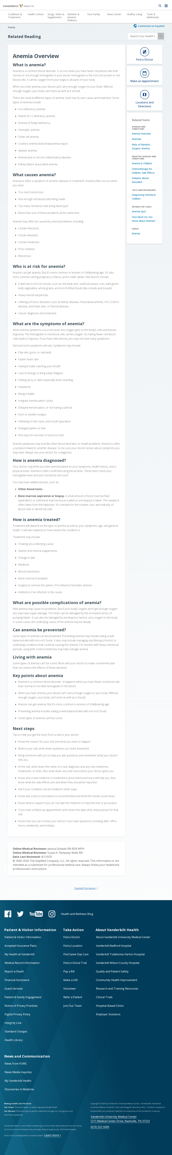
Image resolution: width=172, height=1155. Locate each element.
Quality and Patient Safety (112, 971)
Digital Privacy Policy (17, 1014)
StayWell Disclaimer (85, 888)
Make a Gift (70, 980)
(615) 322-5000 (100, 1127)
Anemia (136, 233)
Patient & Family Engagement (23, 997)
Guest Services (14, 988)
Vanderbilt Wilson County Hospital (117, 963)
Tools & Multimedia (153, 16)
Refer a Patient (72, 997)
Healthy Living (134, 14)
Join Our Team (72, 1006)
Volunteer (69, 988)
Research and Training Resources (117, 988)
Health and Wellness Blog (77, 914)
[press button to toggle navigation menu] (167, 5)
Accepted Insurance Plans (21, 946)
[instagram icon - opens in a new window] (52, 914)
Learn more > (52, 1135)
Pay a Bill (69, 971)
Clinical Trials (104, 997)
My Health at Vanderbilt (19, 954)
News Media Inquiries (18, 1072)
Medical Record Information (22, 963)
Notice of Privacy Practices (21, 1006)
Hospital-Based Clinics (110, 1006)
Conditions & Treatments (15, 16)
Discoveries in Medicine (19, 1089)
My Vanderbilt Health (18, 1081)
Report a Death (14, 971)
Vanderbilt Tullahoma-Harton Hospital (120, 954)
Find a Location (72, 946)
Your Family (93, 14)
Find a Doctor (71, 937)
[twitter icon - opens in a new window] (20, 914)
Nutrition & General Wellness (73, 17)
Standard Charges (16, 1031)
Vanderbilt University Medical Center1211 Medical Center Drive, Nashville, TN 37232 (120, 1119)
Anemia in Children (142, 163)
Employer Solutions (108, 1014)
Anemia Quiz (139, 211)
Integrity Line (13, 1023)
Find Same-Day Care (76, 954)
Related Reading (24, 36)
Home (11, 27)
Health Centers (36, 14)
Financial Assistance (17, 980)
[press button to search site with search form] (160, 5)
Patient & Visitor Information (23, 937)
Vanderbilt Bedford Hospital (113, 946)
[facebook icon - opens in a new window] (8, 914)
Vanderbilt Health (14, 7)
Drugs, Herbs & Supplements (56, 16)
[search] (143, 36)
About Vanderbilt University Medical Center (123, 937)
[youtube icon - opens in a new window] (36, 914)
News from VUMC (16, 1063)
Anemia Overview (141, 133)
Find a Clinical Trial (75, 963)
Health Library (14, 1040)
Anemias (136, 139)
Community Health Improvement (116, 980)
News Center (114, 14)
